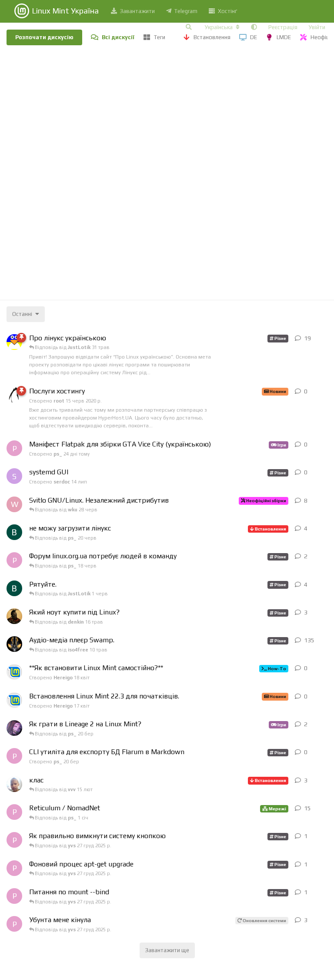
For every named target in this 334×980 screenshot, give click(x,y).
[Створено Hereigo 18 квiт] (14, 672)
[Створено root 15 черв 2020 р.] (14, 395)
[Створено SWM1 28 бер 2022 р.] (14, 644)
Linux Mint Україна (65, 10)
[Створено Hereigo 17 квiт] (14, 700)
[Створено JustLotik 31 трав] (14, 532)
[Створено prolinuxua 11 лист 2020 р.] (14, 342)
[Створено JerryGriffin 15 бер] (14, 728)
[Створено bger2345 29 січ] (14, 784)
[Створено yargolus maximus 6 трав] (14, 616)
